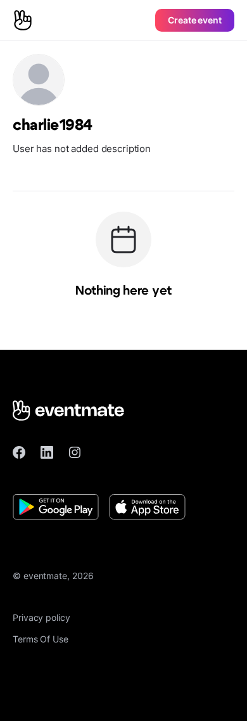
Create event (195, 20)
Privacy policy (41, 617)
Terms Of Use (40, 639)
